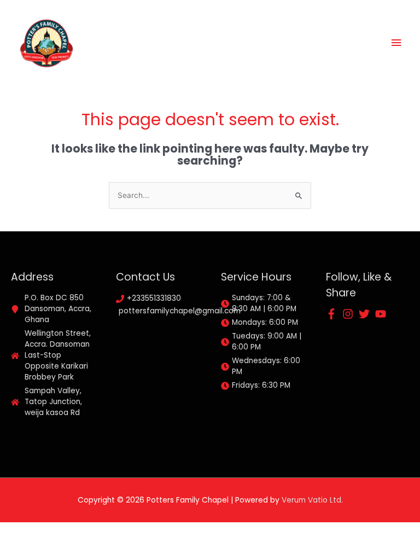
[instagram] (349, 313)
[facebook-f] (333, 313)
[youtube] (382, 313)
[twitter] (366, 313)
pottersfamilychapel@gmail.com (180, 311)
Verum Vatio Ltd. (312, 500)
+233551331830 (154, 298)
